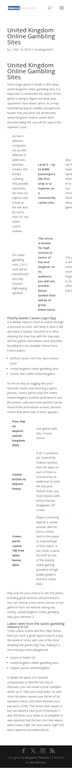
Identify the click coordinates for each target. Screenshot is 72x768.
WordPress (38, 762)
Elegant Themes (37, 757)
